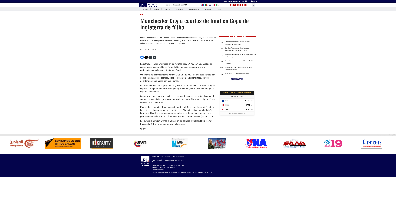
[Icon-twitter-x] (234, 5)
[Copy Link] (150, 57)
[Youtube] (238, 5)
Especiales (179, 9)
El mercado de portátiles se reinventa (237, 73)
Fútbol (142, 14)
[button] (253, 5)
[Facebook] (231, 5)
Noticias (145, 9)
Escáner (167, 9)
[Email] (154, 57)
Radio (219, 9)
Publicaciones (194, 9)
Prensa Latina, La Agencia (231, 1)
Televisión (208, 9)
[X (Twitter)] (146, 57)
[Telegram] (241, 5)
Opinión (156, 9)
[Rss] (245, 5)
